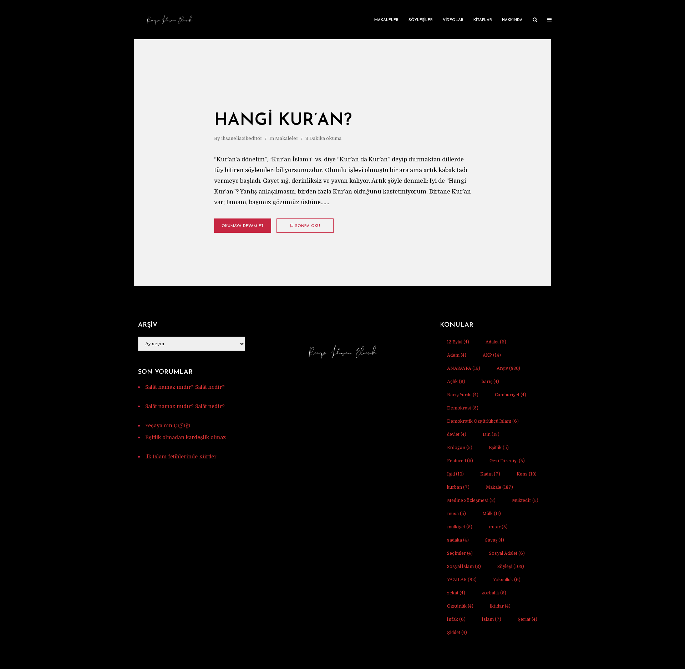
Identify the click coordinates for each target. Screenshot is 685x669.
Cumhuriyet (510, 394)
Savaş (494, 540)
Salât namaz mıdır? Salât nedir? (185, 387)
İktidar (500, 606)
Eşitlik (499, 447)
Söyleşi (510, 566)
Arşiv (508, 368)
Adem (456, 355)
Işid (455, 474)
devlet (456, 434)
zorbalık (494, 592)
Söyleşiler (421, 20)
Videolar (453, 20)
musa (456, 513)
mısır (498, 526)
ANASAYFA (463, 368)
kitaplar (482, 20)
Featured (460, 460)
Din (491, 434)
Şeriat (527, 619)
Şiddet (457, 632)
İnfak (456, 619)
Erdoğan (459, 447)
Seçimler (460, 553)
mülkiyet (459, 526)
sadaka (458, 540)
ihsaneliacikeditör (242, 138)
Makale (499, 487)
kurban (458, 487)
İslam (491, 619)
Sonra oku (307, 226)
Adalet (496, 341)
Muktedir (525, 500)
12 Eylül (458, 341)
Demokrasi (462, 408)
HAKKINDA (512, 20)
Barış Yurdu (462, 394)
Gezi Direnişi (507, 460)
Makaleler (386, 20)
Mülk (491, 513)
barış (490, 381)
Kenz (527, 474)
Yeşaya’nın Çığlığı (168, 425)
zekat (456, 592)
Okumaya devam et (243, 226)
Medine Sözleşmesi (471, 500)
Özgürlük (460, 606)
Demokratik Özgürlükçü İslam (483, 421)
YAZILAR (462, 579)
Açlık (456, 381)
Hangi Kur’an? (283, 120)
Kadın (490, 474)
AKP (492, 355)
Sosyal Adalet (507, 553)
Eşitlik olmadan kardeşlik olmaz (185, 437)
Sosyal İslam (464, 566)
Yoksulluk (507, 579)
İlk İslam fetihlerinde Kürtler (181, 456)
